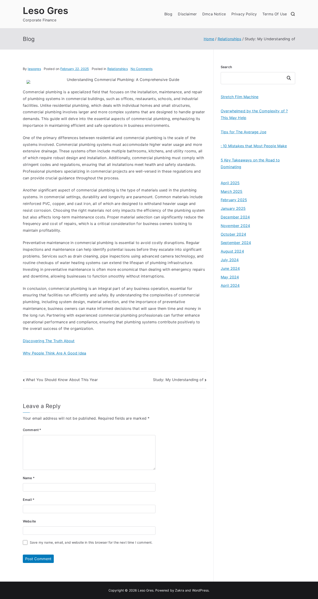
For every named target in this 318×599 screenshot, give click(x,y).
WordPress (200, 590)
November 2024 (235, 225)
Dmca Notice (214, 14)
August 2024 (232, 251)
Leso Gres (45, 10)
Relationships (117, 69)
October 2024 (233, 234)
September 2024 (236, 242)
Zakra (179, 590)
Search (226, 67)
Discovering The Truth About (48, 340)
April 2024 (230, 285)
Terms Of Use (274, 14)
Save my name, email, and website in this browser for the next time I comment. (91, 542)
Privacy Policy (244, 14)
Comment (32, 430)
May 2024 (230, 277)
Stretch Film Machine (239, 96)
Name (29, 478)
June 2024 (230, 268)
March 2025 (232, 191)
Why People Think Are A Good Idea (54, 353)
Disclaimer (187, 14)
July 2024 (230, 260)
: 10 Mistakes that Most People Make (254, 146)
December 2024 (235, 217)
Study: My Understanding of (178, 379)
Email (28, 500)
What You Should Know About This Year (62, 379)
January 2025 (233, 208)
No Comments (142, 69)
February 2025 (234, 199)
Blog (168, 14)
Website (29, 521)
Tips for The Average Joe (243, 132)
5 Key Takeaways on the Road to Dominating (250, 163)
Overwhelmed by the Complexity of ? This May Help (254, 114)
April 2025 (230, 183)
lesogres (34, 69)
